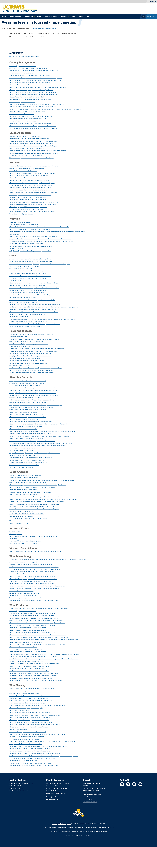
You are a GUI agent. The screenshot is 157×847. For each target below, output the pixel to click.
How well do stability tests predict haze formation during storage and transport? (35, 656)
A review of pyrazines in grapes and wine (22, 66)
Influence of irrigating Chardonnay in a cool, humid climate (28, 190)
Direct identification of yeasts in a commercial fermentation (28, 574)
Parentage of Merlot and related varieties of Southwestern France (30, 295)
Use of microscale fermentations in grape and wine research (28, 321)
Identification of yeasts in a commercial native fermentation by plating (31, 583)
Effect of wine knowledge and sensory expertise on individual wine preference (34, 724)
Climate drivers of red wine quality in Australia (24, 266)
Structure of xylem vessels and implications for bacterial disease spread (32, 370)
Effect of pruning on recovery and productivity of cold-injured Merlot (31, 90)
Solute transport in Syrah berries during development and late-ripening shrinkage (35, 368)
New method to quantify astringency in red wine (24, 739)
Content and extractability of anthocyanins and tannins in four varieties (32, 407)
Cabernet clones (14, 531)
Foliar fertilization (14, 234)
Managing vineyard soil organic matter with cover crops (27, 148)
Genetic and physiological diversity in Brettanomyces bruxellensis (30, 581)
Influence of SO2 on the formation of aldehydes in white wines (29, 666)
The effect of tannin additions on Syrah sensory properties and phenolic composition (36, 680)
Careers (73, 16)
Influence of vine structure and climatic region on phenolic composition (32, 441)
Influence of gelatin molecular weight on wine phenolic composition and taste (34, 664)
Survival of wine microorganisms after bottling (24, 593)
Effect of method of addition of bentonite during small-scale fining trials (32, 632)
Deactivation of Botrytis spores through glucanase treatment (28, 344)
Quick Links (150, 16)
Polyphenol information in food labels (21, 450)
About (4, 16)
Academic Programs (15, 16)
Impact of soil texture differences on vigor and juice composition (30, 492)
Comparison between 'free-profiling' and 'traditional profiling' (28, 698)
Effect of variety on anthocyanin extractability (23, 429)
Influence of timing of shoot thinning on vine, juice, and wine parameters (32, 106)
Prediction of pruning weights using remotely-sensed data (28, 118)
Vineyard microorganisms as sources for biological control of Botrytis (31, 158)
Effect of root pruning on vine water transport (23, 490)
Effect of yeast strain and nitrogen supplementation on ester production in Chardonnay (37, 644)
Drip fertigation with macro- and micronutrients (24, 224)
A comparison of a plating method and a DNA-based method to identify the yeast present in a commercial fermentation (47, 559)
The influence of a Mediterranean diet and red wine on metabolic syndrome (33, 312)
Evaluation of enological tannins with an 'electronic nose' (27, 732)
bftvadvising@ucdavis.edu (91, 791)
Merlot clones (13, 538)
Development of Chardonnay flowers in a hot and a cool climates (30, 276)
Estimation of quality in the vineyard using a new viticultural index (30, 99)
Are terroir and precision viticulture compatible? (24, 478)
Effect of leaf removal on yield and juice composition (26, 85)
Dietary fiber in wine (15, 280)
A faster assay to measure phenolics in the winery (25, 385)
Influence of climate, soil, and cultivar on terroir (24, 494)
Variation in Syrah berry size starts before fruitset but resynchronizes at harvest (34, 324)
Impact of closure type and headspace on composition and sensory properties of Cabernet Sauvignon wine (43, 659)
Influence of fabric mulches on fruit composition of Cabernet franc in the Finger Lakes (36, 104)
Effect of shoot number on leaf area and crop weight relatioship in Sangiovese (34, 92)
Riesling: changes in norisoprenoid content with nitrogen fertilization (31, 246)
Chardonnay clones (15, 534)
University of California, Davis (61, 824)
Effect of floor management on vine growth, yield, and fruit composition (32, 487)
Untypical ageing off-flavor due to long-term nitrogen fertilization (30, 251)
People (39, 16)
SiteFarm (87, 835)
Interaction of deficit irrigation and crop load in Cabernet (27, 111)
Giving (88, 16)
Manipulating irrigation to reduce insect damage (24, 358)
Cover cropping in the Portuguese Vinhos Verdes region (27, 482)
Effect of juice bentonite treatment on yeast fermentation (27, 628)
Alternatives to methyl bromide (19, 337)
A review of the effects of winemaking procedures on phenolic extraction (32, 388)
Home (3, 28)
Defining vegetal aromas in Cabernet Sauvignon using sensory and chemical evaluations (37, 705)
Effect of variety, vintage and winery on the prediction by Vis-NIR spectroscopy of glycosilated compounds (43, 640)
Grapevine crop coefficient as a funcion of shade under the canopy (30, 185)
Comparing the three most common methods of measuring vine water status (33, 166)
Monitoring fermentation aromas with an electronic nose (27, 737)
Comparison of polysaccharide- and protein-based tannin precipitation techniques (35, 405)
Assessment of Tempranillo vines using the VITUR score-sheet (29, 68)
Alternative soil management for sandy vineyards (25, 475)
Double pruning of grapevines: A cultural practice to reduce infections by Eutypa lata (36, 349)
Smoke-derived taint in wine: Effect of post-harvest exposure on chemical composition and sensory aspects (43, 307)
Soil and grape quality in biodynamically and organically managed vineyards (33, 153)
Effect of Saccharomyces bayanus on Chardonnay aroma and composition (33, 579)
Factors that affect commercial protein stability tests (26, 649)
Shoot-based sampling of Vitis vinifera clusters (24, 302)
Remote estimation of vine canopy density (22, 121)
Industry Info (11, 28)
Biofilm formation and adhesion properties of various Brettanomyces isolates (34, 567)
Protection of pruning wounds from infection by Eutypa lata (28, 363)
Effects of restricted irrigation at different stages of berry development (32, 183)
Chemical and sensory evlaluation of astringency (25, 397)
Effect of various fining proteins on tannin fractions (25, 642)
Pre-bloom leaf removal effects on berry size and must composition (30, 116)
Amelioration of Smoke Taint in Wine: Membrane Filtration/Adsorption (31, 616)
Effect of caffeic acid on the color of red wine (23, 412)
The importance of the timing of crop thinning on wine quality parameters (32, 126)
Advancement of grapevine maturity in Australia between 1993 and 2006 (32, 259)
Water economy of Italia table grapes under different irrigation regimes (32, 211)
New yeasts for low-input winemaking (21, 591)
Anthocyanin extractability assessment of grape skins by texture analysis (32, 393)
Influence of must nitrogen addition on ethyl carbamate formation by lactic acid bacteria (37, 586)
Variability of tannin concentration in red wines (24, 465)
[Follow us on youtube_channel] (140, 784)
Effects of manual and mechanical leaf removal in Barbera (27, 97)
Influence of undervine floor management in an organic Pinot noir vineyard (33, 146)
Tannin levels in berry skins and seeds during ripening (26, 460)
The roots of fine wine (16, 248)
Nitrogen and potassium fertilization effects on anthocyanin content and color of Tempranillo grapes (41, 241)
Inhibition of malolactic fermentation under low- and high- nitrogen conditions (34, 588)
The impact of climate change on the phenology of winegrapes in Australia (33, 309)
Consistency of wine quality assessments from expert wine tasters (30, 700)
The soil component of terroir (18, 523)
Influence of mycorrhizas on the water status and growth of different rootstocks (34, 192)
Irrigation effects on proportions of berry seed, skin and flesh (28, 199)
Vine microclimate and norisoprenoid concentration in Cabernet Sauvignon (33, 128)
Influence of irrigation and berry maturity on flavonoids (26, 438)
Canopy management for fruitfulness (21, 73)
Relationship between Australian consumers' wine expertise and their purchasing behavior (38, 746)
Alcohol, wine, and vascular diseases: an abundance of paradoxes (30, 261)
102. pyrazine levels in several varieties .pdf (26, 56)
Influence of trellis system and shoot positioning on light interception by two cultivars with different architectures (45, 109)
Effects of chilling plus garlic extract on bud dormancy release (29, 139)
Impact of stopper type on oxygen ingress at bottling (26, 661)
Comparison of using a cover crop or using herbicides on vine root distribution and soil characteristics (41, 480)
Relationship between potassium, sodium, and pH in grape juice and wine (33, 676)
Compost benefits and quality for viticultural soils (24, 136)
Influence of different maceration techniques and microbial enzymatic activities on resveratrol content (41, 436)
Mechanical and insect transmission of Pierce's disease (27, 361)
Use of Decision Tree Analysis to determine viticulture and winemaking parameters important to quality (42, 319)
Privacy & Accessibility (50, 828)
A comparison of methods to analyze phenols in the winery (28, 383)
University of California (82, 828)
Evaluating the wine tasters (18, 729)
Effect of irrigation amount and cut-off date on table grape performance (32, 173)
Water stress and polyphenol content (21, 214)
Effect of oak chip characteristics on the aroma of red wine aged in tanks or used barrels (37, 635)
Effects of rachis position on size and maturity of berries (27, 285)
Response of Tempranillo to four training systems (25, 541)
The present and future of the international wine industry (27, 314)
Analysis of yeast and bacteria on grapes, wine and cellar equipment (31, 564)
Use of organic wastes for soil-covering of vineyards (26, 155)
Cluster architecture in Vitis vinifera (20, 268)
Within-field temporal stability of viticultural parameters (26, 326)
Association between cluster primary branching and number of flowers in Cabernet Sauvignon (39, 264)
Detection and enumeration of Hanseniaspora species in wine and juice (32, 571)
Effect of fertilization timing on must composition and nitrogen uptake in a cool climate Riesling (39, 227)
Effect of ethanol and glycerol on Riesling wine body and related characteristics (34, 625)
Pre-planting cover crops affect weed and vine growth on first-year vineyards (34, 509)
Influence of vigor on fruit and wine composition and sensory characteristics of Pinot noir (37, 734)
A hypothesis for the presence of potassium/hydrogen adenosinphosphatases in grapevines (39, 608)
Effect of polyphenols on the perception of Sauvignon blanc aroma (30, 421)
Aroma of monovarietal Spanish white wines (23, 691)
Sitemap (94, 828)
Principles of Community (66, 828)
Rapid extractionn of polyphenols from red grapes (25, 455)
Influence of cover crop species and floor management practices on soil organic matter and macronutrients (43, 499)
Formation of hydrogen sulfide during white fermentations (27, 652)
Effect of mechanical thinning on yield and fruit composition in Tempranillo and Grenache (37, 87)
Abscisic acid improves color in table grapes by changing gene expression (33, 390)
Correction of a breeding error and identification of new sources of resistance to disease (37, 271)
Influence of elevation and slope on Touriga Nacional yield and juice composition (35, 551)
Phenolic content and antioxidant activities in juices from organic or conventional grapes (37, 151)
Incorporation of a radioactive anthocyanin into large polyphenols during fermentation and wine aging (42, 431)
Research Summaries (23, 28)
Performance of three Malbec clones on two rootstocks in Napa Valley (31, 506)
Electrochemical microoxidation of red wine (23, 647)
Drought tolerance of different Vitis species (23, 171)
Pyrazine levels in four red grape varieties (22, 297)
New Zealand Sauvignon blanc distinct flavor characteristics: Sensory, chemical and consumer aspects (42, 741)
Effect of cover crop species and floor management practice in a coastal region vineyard (37, 485)
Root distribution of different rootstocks (22, 516)
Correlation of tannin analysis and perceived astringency (27, 409)
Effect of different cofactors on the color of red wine (26, 414)
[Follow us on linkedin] (134, 784)
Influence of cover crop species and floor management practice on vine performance (36, 497)
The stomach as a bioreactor (18, 316)
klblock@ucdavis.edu (90, 802)
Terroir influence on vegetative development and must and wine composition (34, 202)
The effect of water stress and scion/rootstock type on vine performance (32, 204)
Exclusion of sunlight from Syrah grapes (22, 102)
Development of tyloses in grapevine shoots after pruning (27, 278)
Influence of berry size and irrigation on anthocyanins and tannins (30, 187)
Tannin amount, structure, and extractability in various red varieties (30, 458)
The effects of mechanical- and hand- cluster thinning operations (30, 123)
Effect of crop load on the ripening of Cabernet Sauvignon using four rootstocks (35, 80)
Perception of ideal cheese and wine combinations (25, 744)
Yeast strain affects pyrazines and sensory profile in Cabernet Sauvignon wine (34, 600)
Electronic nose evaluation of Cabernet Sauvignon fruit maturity (29, 727)
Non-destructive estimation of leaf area (21, 114)
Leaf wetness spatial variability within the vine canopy (26, 292)
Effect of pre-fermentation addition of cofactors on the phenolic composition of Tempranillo (38, 424)
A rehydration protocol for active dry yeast (23, 562)
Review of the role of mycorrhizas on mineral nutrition (26, 244)
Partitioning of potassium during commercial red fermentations (29, 671)
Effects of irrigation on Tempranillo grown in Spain (25, 178)
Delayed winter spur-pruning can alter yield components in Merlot (30, 75)
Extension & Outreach (51, 16)
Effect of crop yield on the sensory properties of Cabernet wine (29, 82)
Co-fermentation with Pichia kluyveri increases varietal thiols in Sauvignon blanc (34, 569)
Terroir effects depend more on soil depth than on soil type (28, 518)
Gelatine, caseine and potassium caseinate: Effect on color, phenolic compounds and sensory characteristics (44, 654)
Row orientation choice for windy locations (23, 543)
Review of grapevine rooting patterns (21, 511)
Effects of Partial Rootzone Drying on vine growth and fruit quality (30, 180)
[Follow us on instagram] (128, 784)
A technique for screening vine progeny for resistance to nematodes (31, 334)
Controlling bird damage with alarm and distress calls (26, 341)
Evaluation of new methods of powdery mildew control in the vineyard (31, 143)
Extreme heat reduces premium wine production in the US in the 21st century (34, 288)
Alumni (81, 16)
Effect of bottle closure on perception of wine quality (26, 708)
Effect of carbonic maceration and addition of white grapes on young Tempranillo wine (37, 623)
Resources (64, 16)
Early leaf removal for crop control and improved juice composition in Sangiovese (35, 78)
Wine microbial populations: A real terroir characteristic (27, 598)
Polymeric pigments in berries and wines (22, 448)
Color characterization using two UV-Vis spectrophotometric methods (31, 400)
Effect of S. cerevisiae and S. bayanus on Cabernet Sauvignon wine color (32, 576)
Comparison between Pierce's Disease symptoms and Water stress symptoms (34, 339)
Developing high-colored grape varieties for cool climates (27, 273)
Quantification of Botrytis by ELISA (20, 365)
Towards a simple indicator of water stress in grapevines (27, 209)
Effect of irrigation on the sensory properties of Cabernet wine (29, 175)
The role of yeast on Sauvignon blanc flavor (23, 595)
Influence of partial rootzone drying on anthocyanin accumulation (30, 195)
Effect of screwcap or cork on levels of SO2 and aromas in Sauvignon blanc (33, 283)
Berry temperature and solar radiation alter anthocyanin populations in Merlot (34, 70)
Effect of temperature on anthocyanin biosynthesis (25, 426)
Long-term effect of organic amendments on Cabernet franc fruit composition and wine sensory (40, 239)
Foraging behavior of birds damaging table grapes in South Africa (30, 356)
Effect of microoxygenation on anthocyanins (23, 419)
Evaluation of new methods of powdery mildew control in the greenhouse (33, 141)
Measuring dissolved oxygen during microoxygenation (26, 668)
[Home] (19, 8)
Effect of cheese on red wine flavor (20, 710)
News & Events (29, 16)
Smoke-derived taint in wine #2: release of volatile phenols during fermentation (34, 304)
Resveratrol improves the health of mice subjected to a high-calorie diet (32, 300)
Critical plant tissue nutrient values (20, 222)
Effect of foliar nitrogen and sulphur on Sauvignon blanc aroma (29, 229)
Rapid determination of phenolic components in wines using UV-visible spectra (34, 453)
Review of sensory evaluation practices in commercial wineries (29, 748)
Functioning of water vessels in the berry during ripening (27, 290)
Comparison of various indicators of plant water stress (26, 168)
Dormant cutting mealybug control (20, 346)
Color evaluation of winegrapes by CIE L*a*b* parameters (27, 402)
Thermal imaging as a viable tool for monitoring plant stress (28, 207)
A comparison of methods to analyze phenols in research (27, 381)
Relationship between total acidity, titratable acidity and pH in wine (30, 678)
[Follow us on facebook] (122, 784)
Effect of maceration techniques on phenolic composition (27, 417)
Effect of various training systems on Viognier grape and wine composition (33, 94)
